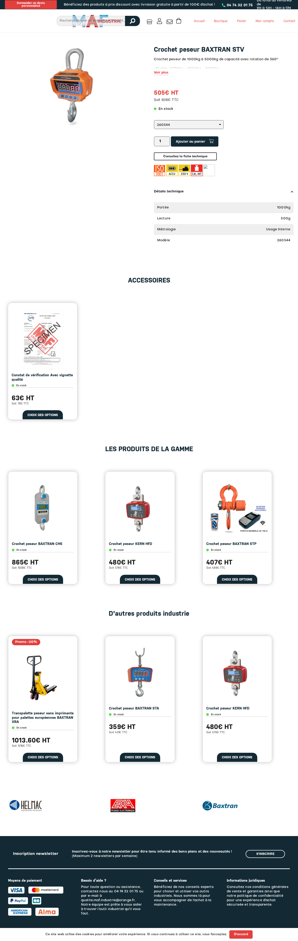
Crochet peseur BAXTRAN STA (134, 708)
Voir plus (161, 72)
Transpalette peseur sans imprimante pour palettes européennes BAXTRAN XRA (43, 717)
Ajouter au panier (190, 141)
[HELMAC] (25, 801)
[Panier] (179, 20)
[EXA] (122, 790)
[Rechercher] (132, 21)
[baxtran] (220, 799)
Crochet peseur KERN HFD (130, 544)
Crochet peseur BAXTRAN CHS (37, 544)
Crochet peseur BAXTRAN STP (231, 544)
